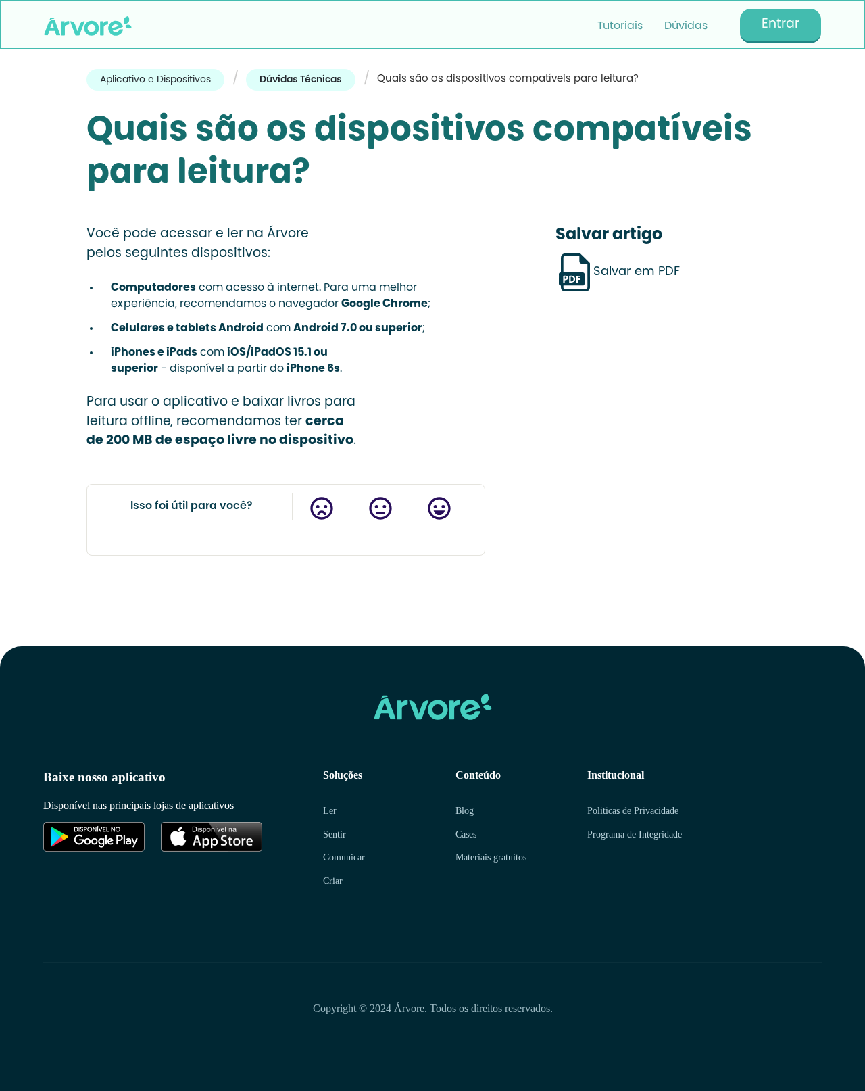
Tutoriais (620, 26)
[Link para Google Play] (94, 837)
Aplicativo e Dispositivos (155, 80)
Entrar (780, 24)
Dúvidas (686, 26)
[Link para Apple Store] (211, 837)
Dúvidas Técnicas (301, 80)
